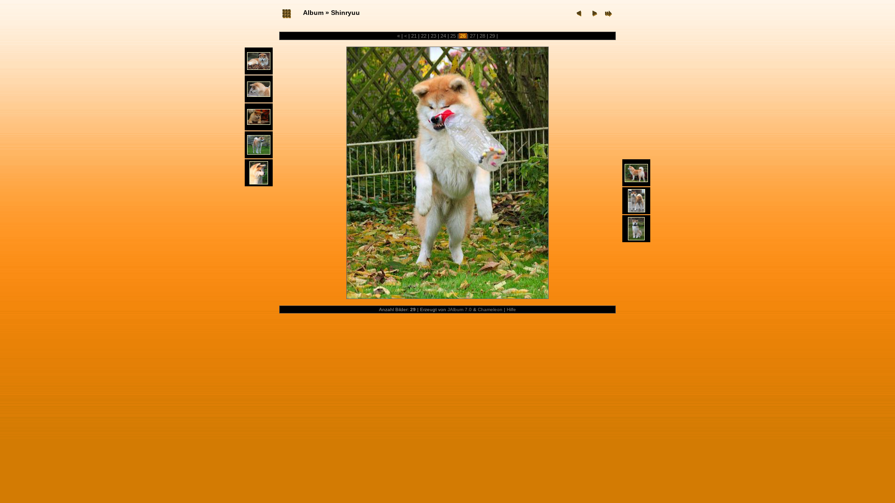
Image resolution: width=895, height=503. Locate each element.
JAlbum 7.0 (460, 309)
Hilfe (511, 309)
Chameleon (490, 309)
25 (453, 36)
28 (482, 36)
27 (472, 36)
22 (424, 36)
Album (313, 12)
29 (492, 36)
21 (414, 36)
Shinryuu (345, 12)
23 (433, 36)
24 (443, 36)
